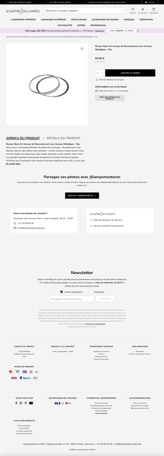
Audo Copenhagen (24, 426)
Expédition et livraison (101, 351)
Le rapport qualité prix (24, 431)
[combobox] (84, 10)
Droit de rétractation (101, 359)
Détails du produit (63, 138)
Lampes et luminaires (14, 37)
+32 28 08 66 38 (26, 223)
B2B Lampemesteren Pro (140, 408)
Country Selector (101, 413)
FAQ (24, 356)
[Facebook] (16, 403)
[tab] (25, 138)
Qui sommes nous (101, 403)
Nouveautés (65, 25)
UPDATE (121, 30)
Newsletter (140, 351)
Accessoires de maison (24, 433)
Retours (101, 354)
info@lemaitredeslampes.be (31, 228)
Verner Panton (24, 428)
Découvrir (99, 30)
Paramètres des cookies (140, 406)
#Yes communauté (140, 403)
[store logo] (22, 10)
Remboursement (101, 356)
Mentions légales (101, 411)
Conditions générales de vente (101, 406)
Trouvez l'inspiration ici (80, 195)
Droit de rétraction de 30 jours (140, 354)
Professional (98, 25)
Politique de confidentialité (95, 324)
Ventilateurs (78, 19)
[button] (82, 48)
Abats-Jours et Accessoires (33, 37)
